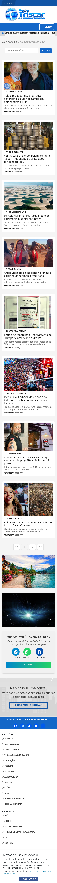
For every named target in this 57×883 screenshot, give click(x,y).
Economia (9, 771)
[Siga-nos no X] (29, 725)
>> (40, 547)
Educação (9, 760)
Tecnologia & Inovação (16, 755)
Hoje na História (13, 804)
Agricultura (11, 777)
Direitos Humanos (14, 798)
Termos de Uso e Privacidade (19, 832)
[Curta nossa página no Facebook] (15, 725)
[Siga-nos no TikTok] (43, 725)
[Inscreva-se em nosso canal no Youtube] (36, 725)
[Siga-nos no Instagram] (22, 725)
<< (16, 547)
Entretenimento (13, 749)
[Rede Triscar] (28, 14)
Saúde (7, 787)
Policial (8, 766)
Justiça (8, 782)
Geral (7, 793)
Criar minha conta (27, 705)
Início (7, 815)
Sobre (7, 821)
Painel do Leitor (13, 826)
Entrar (9, 2)
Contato (8, 843)
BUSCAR (46, 50)
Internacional (12, 744)
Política (8, 738)
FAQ (6, 837)
